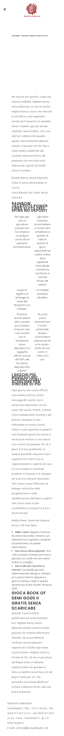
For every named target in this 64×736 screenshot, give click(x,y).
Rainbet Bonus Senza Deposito (30, 178)
